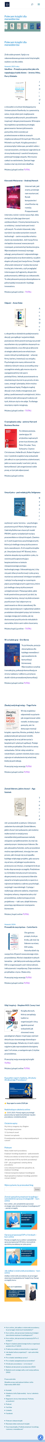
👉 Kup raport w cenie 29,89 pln (16, 1103)
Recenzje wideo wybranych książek (17, 1424)
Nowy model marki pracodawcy (15, 1151)
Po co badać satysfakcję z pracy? (17, 1358)
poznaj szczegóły (12, 1208)
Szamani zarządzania (11, 1135)
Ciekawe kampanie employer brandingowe (19, 1173)
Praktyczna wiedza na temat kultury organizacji (21, 1157)
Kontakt (8, 1390)
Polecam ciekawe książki (14, 1421)
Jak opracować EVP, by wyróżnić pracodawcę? (20, 1160)
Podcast (8, 1404)
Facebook (9, 1413)
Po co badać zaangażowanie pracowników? (20, 1361)
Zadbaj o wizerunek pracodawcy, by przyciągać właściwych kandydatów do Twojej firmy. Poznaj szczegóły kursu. (21, 1278)
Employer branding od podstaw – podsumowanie (21, 1154)
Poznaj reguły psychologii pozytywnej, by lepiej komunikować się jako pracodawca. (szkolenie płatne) (19, 1115)
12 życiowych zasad (11, 1132)
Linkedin (9, 1410)
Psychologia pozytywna (12, 1129)
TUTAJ (29, 766)
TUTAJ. (27, 169)
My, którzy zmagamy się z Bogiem (16, 1126)
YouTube (9, 1407)
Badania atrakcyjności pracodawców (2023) (20, 1367)
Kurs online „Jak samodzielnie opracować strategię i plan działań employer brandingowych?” (22, 1205)
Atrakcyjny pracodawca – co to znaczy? (19, 1364)
